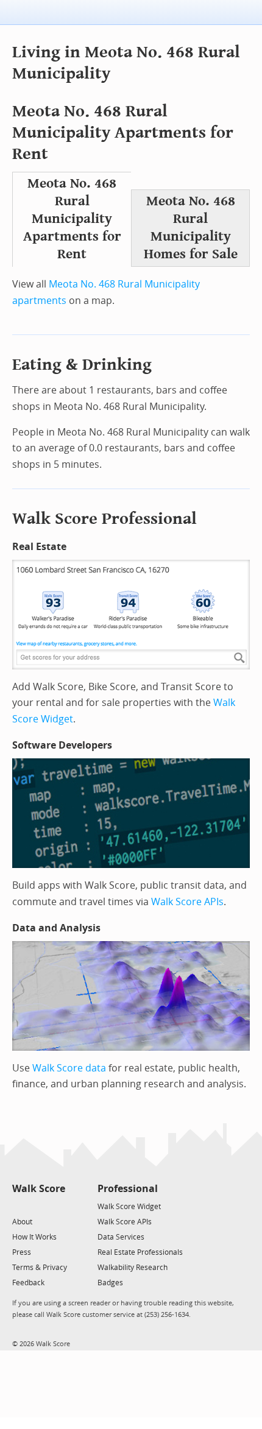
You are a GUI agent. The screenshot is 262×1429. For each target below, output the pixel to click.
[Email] (57, 1206)
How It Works (34, 1237)
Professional (127, 1188)
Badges (110, 1283)
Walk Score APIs (187, 902)
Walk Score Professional (104, 519)
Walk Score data (69, 1068)
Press (21, 1252)
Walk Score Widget (129, 1206)
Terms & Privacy (39, 1267)
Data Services (120, 1237)
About (22, 1222)
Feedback (28, 1283)
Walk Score (38, 1188)
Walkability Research (132, 1267)
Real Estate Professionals (140, 1252)
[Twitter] (19, 1206)
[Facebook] (38, 1206)
